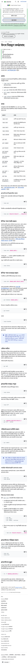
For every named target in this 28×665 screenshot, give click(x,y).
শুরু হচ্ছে (10, 41)
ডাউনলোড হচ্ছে (4, 603)
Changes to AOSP (18, 25)
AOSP (2, 41)
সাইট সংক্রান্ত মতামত (12, 657)
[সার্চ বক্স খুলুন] (15, 1)
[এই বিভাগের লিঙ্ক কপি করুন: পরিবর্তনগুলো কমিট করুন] (20, 429)
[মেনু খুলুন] (2, 1)
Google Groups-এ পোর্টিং (6, 631)
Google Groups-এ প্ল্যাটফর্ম (6, 626)
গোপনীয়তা (4, 657)
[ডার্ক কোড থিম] (24, 201)
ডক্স (6, 41)
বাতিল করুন (14, 15)
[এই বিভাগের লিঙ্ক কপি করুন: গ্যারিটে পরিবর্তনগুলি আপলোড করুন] (23, 468)
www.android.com (5, 643)
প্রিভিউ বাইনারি (4, 605)
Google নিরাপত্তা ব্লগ (5, 624)
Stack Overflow (4, 647)
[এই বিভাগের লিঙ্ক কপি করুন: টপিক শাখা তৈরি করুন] (18, 221)
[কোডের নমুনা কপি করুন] (26, 201)
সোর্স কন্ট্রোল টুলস (11, 70)
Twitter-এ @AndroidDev (6, 620)
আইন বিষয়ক (17, 654)
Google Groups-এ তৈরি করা (7, 628)
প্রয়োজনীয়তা (3, 601)
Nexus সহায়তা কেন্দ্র (5, 641)
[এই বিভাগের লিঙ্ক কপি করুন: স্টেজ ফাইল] (11, 348)
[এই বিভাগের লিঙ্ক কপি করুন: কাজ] (5, 104)
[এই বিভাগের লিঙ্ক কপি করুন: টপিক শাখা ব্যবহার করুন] (19, 273)
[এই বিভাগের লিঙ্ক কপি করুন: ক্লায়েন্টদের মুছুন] (13, 562)
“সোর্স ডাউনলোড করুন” (9, 187)
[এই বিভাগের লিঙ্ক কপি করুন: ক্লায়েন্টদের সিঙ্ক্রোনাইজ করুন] (19, 193)
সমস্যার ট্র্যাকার (4, 649)
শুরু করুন (14, 20)
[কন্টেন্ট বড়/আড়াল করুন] (11, 49)
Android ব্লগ (3, 622)
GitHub (2, 612)
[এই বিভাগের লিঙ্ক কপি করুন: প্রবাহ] (6, 76)
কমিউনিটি (11, 654)
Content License (18, 587)
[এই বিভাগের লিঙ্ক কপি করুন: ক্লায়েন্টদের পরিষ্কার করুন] (19, 540)
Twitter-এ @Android (5, 617)
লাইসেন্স (23, 654)
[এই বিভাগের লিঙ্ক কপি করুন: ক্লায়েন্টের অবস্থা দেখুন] (17, 384)
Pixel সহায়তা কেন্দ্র (4, 639)
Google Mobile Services (6, 645)
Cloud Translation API (11, 33)
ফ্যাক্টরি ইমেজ (3, 607)
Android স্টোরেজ (4, 599)
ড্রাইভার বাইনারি (4, 610)
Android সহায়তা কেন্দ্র (5, 636)
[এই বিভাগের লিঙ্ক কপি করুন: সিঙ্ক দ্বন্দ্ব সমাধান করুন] (15, 495)
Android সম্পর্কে (4, 654)
